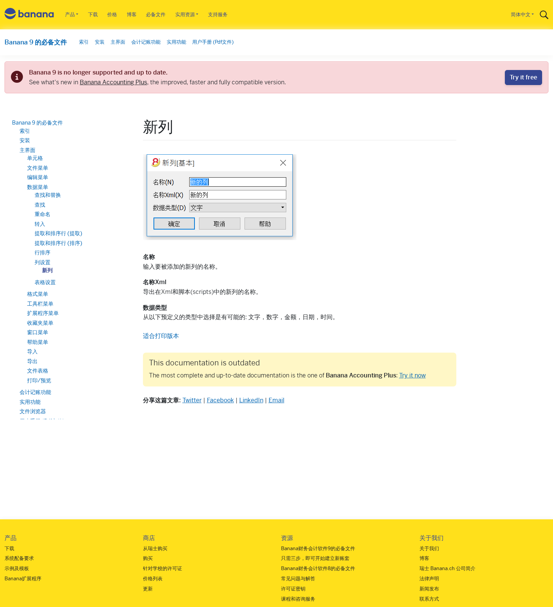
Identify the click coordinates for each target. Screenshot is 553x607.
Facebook (220, 400)
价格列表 (153, 578)
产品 (70, 14)
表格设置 (45, 282)
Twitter (192, 400)
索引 (84, 42)
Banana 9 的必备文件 (36, 42)
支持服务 (218, 14)
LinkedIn (251, 400)
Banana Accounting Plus (113, 82)
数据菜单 (37, 187)
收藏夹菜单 (40, 322)
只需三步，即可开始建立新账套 (315, 558)
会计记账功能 (146, 42)
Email (276, 400)
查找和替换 (48, 195)
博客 (132, 14)
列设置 (42, 262)
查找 (40, 204)
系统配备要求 (19, 558)
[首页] (29, 15)
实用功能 (176, 42)
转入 (40, 224)
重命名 (42, 214)
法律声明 (429, 578)
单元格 (35, 158)
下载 (93, 14)
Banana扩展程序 (23, 578)
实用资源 (185, 14)
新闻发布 (429, 589)
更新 (148, 589)
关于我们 (429, 548)
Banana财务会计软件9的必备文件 (318, 548)
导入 (32, 351)
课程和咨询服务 (298, 599)
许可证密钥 (293, 589)
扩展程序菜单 (43, 313)
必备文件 (156, 14)
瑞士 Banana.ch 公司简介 (447, 568)
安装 (100, 42)
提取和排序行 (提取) (58, 233)
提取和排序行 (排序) (58, 243)
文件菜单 (37, 167)
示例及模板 (17, 568)
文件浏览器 (33, 411)
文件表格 (37, 370)
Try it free (523, 77)
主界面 (118, 42)
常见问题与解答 (298, 578)
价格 (112, 14)
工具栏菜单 (40, 303)
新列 (47, 270)
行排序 (42, 252)
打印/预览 (39, 380)
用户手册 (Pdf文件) (213, 42)
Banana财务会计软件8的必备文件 (318, 568)
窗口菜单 (37, 332)
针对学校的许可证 (162, 568)
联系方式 (429, 599)
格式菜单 (37, 294)
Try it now (412, 375)
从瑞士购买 (155, 548)
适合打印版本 (161, 336)
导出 (32, 361)
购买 (148, 558)
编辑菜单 (37, 177)
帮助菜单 (37, 342)
